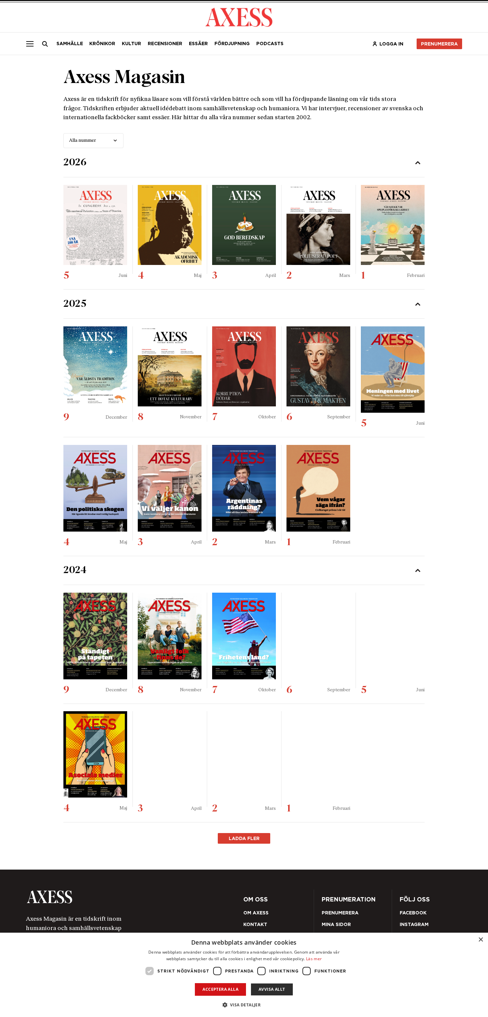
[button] (244, 1005)
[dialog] (244, 975)
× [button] (480, 939)
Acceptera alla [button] (220, 989)
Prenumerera (259, 548)
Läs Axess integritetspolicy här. (292, 530)
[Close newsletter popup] (387, 454)
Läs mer (314, 959)
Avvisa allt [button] (272, 989)
